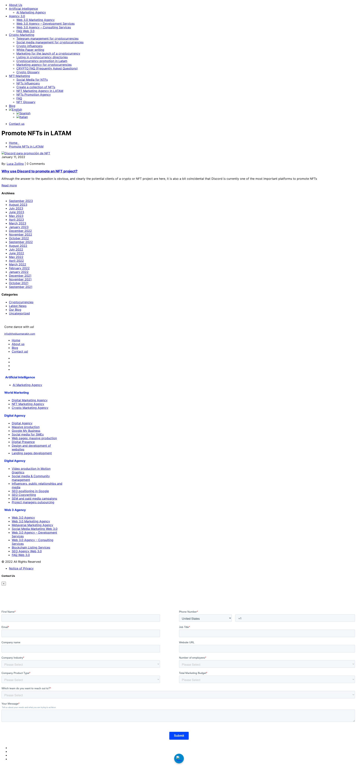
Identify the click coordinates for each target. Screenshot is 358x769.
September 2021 (20, 287)
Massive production (26, 427)
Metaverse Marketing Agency (32, 525)
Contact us (16, 124)
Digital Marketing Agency (30, 400)
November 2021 (20, 279)
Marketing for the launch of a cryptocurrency (48, 53)
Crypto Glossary (28, 72)
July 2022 (16, 249)
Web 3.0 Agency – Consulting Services (43, 27)
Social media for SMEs (28, 434)
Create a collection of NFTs (35, 87)
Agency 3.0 (17, 16)
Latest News (17, 306)
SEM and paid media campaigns (34, 498)
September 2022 (21, 242)
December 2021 (20, 275)
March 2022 (17, 264)
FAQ (19, 98)
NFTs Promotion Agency (33, 94)
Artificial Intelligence (23, 8)
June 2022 (16, 253)
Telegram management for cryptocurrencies (47, 38)
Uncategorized (19, 313)
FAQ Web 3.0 (25, 31)
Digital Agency (22, 423)
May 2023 (16, 216)
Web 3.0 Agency (23, 517)
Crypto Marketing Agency (30, 408)
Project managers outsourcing (33, 502)
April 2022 (16, 260)
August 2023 (18, 204)
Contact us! (20, 351)
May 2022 (16, 257)
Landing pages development (32, 453)
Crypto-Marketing (21, 35)
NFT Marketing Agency (28, 404)
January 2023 (19, 227)
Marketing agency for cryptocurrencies (44, 65)
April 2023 (16, 219)
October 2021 (18, 283)
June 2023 (16, 212)
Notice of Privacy (21, 568)
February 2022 (19, 268)
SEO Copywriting (24, 495)
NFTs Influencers (28, 83)
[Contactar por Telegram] (179, 758)
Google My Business (26, 431)
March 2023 (17, 223)
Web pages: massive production (34, 438)
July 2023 (16, 208)
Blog (12, 106)
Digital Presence (23, 442)
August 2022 (18, 246)
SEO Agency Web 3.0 (27, 551)
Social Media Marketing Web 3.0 (34, 529)
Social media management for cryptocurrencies (50, 42)
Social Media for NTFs (32, 79)
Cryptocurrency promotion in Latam (41, 61)
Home (14, 143)
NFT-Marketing (19, 76)
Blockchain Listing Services (31, 547)
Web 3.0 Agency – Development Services (45, 23)
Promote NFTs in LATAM (26, 146)
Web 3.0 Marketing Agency (35, 20)
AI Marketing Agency (31, 12)
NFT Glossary (25, 102)
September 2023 (21, 201)
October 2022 (19, 238)
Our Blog (15, 309)
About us (18, 344)
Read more (9, 185)
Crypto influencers (29, 46)
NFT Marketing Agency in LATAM (39, 91)
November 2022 (20, 234)
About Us (15, 5)
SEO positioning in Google (30, 491)
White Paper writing (30, 50)
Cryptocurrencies (21, 302)
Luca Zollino (15, 164)
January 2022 (19, 272)
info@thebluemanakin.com (19, 333)
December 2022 (20, 231)
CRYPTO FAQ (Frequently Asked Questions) (47, 68)
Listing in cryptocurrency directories (42, 57)
